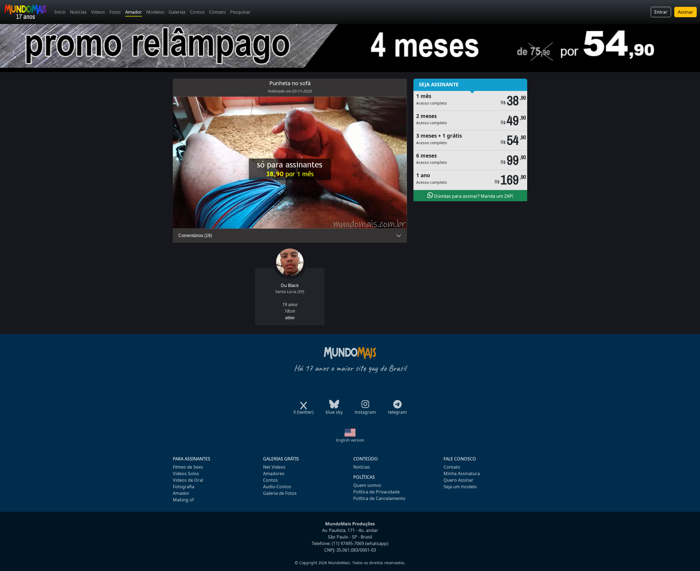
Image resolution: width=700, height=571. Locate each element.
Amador (133, 12)
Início (60, 12)
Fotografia (183, 487)
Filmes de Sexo (188, 467)
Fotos (115, 12)
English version (350, 440)
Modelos (155, 12)
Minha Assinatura (462, 474)
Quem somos (367, 485)
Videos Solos (186, 474)
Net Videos (274, 467)
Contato (217, 12)
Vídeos (98, 12)
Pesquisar (240, 12)
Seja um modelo (460, 487)
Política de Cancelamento (379, 498)
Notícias (78, 12)
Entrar (660, 12)
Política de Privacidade (376, 492)
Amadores (273, 474)
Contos (197, 12)
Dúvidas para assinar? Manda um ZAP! (473, 196)
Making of (183, 500)
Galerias (177, 12)
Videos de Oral (188, 480)
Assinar (685, 12)
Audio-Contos (277, 487)
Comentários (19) (195, 235)
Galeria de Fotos (280, 493)
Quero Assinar (458, 480)
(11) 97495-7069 (348, 543)
